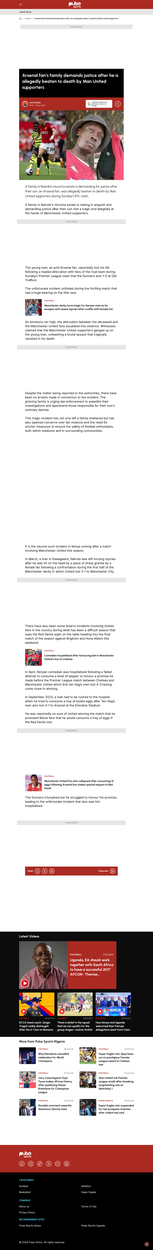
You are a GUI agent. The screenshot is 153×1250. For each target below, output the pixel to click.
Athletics (86, 1186)
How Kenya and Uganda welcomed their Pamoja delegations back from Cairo (113, 1026)
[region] (76, 1012)
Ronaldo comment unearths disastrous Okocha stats (55, 1107)
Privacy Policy (27, 1212)
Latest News (25, 12)
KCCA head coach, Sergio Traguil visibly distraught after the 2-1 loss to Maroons (36, 1026)
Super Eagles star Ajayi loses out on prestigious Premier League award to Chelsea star (116, 1059)
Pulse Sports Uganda (93, 1225)
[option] (36, 1013)
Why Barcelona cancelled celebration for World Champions (53, 1057)
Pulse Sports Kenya (30, 1225)
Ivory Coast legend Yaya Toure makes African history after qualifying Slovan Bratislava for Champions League (55, 1085)
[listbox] (76, 1012)
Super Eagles (106, 1101)
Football (28, 18)
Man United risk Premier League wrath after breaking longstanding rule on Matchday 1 (116, 1083)
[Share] (118, 104)
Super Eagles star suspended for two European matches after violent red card (116, 1109)
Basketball (25, 1192)
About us (24, 1206)
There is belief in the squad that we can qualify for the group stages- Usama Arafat (74, 1026)
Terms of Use (88, 1206)
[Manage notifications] (146, 1244)
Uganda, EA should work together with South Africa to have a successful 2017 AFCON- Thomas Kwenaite (91, 967)
